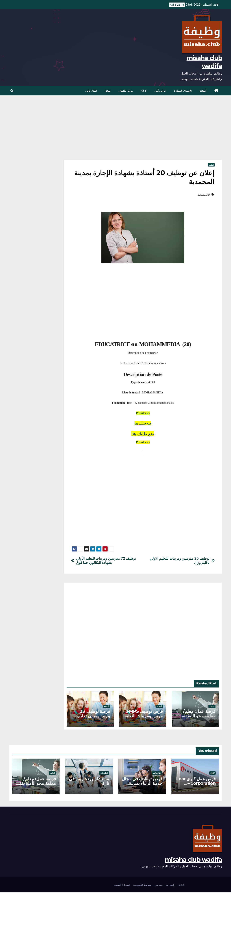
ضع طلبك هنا (142, 423)
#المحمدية (204, 194)
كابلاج (144, 90)
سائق (108, 90)
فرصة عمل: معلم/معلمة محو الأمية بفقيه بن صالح (199, 716)
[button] (11, 91)
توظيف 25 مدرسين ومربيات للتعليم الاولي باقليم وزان (180, 560)
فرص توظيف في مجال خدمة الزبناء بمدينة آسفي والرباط (142, 783)
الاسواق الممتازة (183, 90)
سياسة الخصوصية (142, 884)
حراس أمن (160, 90)
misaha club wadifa (193, 859)
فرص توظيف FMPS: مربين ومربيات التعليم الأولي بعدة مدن (143, 716)
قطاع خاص (91, 90)
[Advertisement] (143, 133)
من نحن (158, 884)
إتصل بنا (170, 884)
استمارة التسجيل (121, 884)
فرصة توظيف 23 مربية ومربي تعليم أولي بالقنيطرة (94, 716)
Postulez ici (143, 413)
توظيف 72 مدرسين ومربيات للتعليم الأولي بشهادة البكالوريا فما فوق (106, 560)
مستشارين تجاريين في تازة (89, 781)
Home (181, 884)
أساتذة (203, 90)
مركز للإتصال (126, 90)
